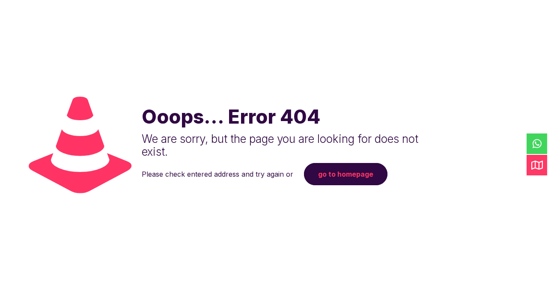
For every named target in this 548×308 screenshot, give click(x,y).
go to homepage (345, 174)
